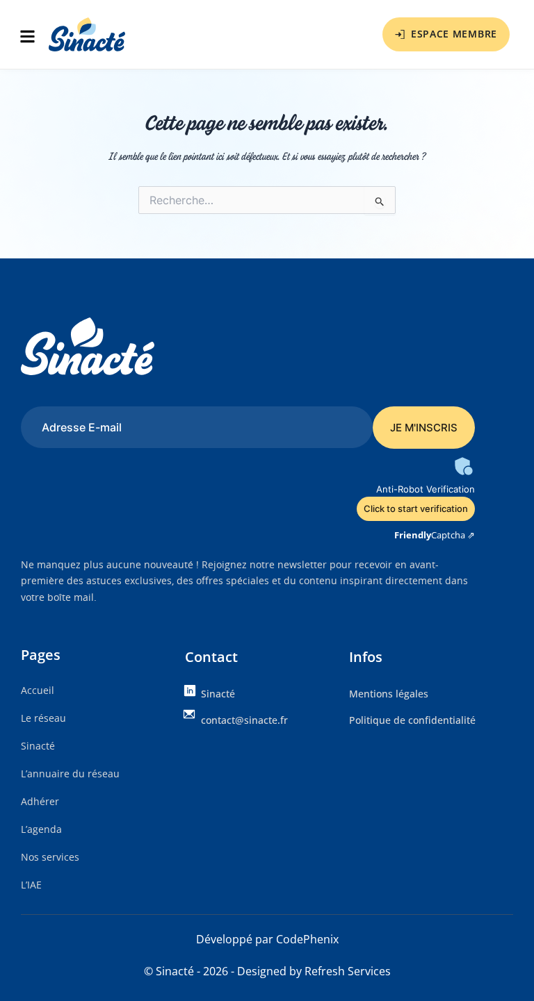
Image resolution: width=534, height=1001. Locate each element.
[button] (31, 38)
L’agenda (41, 829)
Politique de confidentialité (412, 720)
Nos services (50, 856)
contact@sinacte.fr (244, 720)
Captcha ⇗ (434, 535)
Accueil (37, 690)
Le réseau (43, 718)
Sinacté (38, 745)
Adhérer (40, 801)
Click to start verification (416, 508)
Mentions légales (388, 693)
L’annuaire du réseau (70, 773)
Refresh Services (348, 971)
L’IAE (31, 884)
